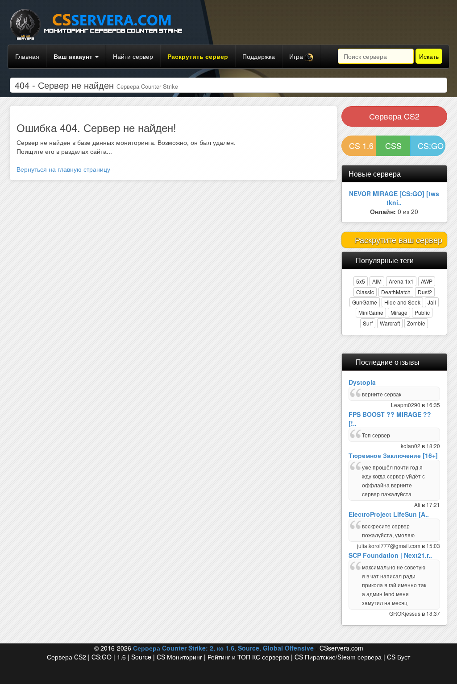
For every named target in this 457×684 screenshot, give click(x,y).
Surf (368, 323)
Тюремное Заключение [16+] (393, 455)
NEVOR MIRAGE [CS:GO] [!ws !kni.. (394, 198)
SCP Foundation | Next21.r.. (390, 555)
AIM (377, 281)
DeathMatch (396, 292)
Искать (429, 56)
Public (422, 312)
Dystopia (362, 382)
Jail (432, 302)
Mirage (399, 312)
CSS (393, 145)
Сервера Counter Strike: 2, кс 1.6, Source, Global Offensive (223, 647)
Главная (27, 56)
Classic (365, 292)
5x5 (360, 281)
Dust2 (425, 292)
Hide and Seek (402, 302)
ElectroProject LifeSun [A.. (389, 514)
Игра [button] (297, 56)
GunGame (364, 302)
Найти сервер (133, 56)
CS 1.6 (361, 145)
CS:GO (431, 145)
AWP (426, 281)
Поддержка (258, 56)
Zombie (416, 323)
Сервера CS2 (394, 116)
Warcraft (390, 323)
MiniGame (370, 312)
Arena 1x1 (401, 281)
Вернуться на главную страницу (63, 169)
